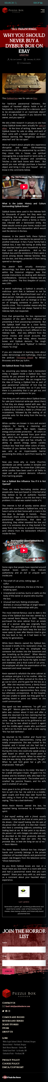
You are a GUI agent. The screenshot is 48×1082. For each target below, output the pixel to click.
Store (5, 1028)
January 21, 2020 (33, 59)
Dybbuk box (12, 98)
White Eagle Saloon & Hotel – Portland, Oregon (19, 1041)
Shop (36, 2)
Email (4, 956)
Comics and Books (13, 1017)
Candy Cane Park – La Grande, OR (15, 1050)
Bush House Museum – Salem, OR (14, 1047)
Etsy (35, 98)
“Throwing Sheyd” (25, 357)
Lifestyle (24, 55)
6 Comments (25, 63)
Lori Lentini (17, 59)
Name (4, 942)
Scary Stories (10, 1024)
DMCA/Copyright (12, 1067)
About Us (7, 1031)
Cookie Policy (11, 1063)
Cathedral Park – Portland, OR (13, 1053)
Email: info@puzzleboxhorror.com (18, 1006)
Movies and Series (12, 1020)
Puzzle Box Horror (14, 1077)
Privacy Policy (11, 1060)
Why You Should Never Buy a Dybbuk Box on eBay (24, 43)
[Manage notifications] (5, 1077)
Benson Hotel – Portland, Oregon (14, 1044)
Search (9, 3)
